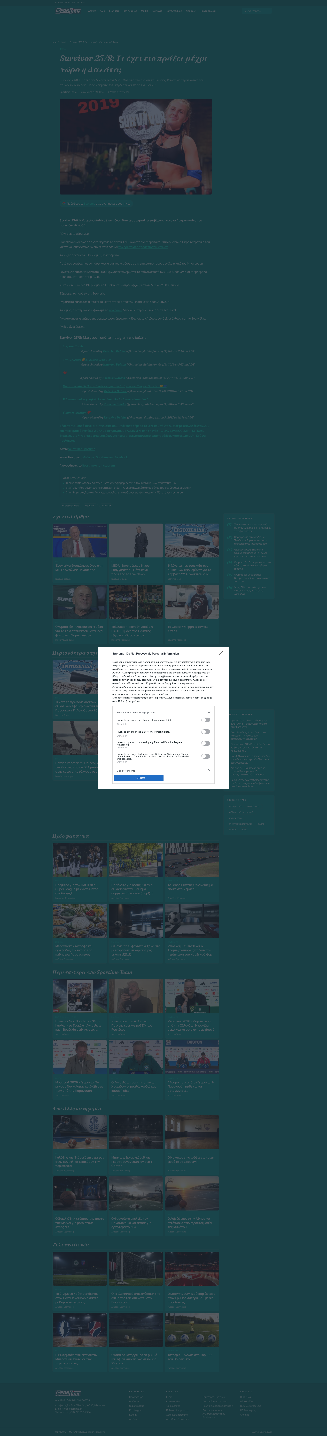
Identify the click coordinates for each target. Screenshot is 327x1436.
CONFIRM (139, 778)
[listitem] (163, 712)
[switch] (205, 720)
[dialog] (163, 718)
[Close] (222, 654)
